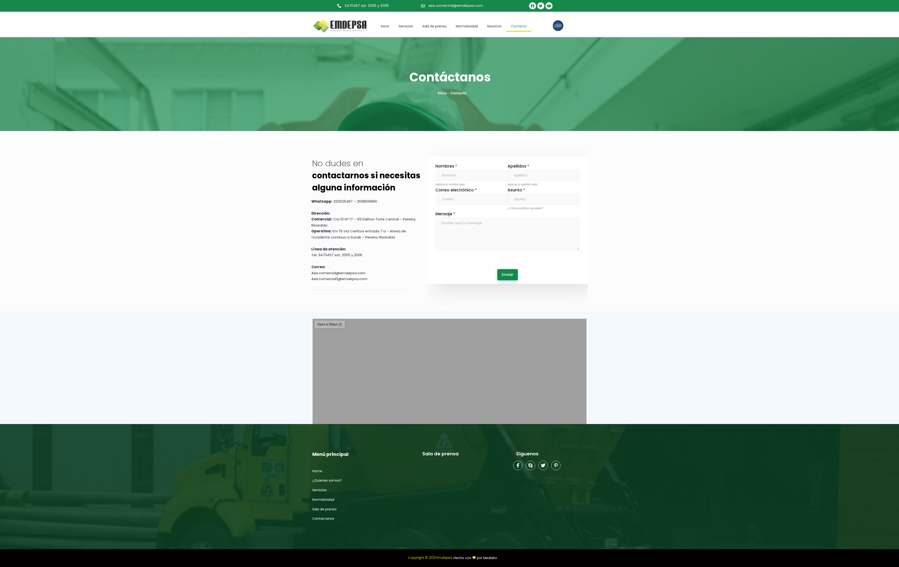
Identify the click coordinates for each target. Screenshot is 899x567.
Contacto (519, 26)
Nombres (446, 166)
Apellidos (518, 166)
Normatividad (467, 26)
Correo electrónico (456, 190)
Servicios (406, 26)
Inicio (385, 26)
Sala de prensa (434, 26)
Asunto (516, 190)
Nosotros (494, 26)
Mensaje (445, 214)
